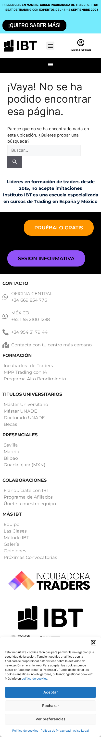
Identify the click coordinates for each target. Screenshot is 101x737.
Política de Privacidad (56, 730)
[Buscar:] (44, 150)
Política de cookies (25, 730)
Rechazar (50, 705)
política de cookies (34, 678)
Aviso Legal (81, 730)
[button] (93, 642)
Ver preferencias (50, 719)
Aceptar (50, 692)
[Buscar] (14, 162)
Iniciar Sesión (81, 50)
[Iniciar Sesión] (81, 42)
